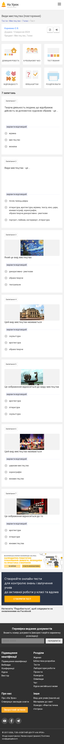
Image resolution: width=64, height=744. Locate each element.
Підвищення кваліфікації (14, 661)
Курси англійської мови (45, 686)
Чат (35, 682)
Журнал (37, 657)
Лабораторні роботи (44, 668)
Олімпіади (38, 679)
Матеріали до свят (43, 701)
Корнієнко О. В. (11, 28)
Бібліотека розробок (44, 661)
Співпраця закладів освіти (15, 701)
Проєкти (38, 672)
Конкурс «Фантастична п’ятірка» (45, 707)
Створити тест (22, 599)
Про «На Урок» (9, 698)
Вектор (5, 675)
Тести (36, 664)
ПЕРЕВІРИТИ (54, 641)
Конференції (7, 668)
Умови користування (30, 736)
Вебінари (6, 665)
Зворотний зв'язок (14, 709)
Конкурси (38, 675)
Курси (4, 672)
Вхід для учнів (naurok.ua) (46, 698)
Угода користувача (10, 736)
